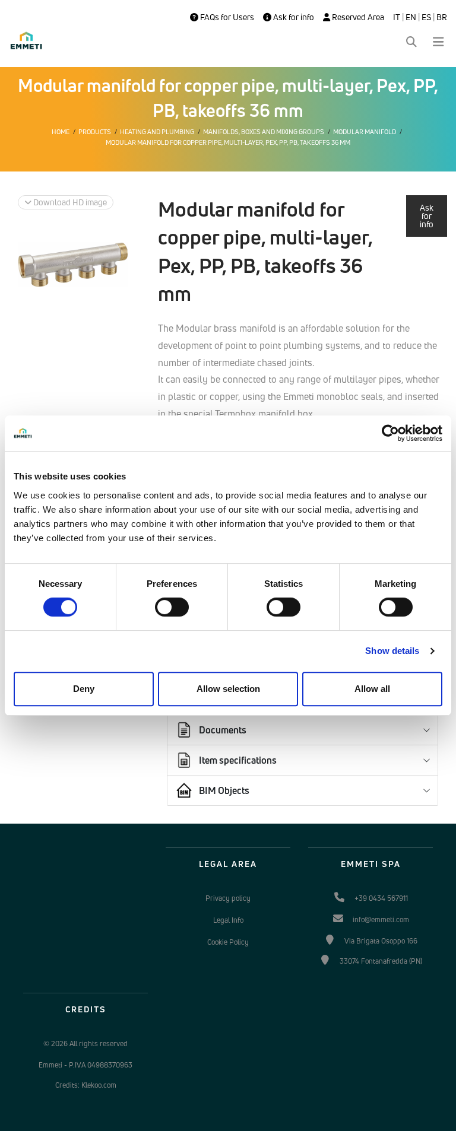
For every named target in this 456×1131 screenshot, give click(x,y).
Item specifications (238, 760)
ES (426, 17)
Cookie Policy (228, 942)
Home (60, 132)
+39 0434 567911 (381, 898)
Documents (222, 729)
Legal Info (228, 920)
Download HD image (69, 202)
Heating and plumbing (157, 132)
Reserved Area (357, 17)
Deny (83, 689)
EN (411, 17)
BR (441, 17)
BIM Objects (224, 790)
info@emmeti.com (381, 919)
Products (94, 132)
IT (396, 17)
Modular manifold (364, 132)
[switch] (172, 607)
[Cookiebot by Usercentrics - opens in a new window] (390, 433)
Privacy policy (228, 898)
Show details (392, 651)
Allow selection (228, 689)
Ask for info (292, 17)
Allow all (372, 689)
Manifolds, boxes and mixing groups (263, 132)
